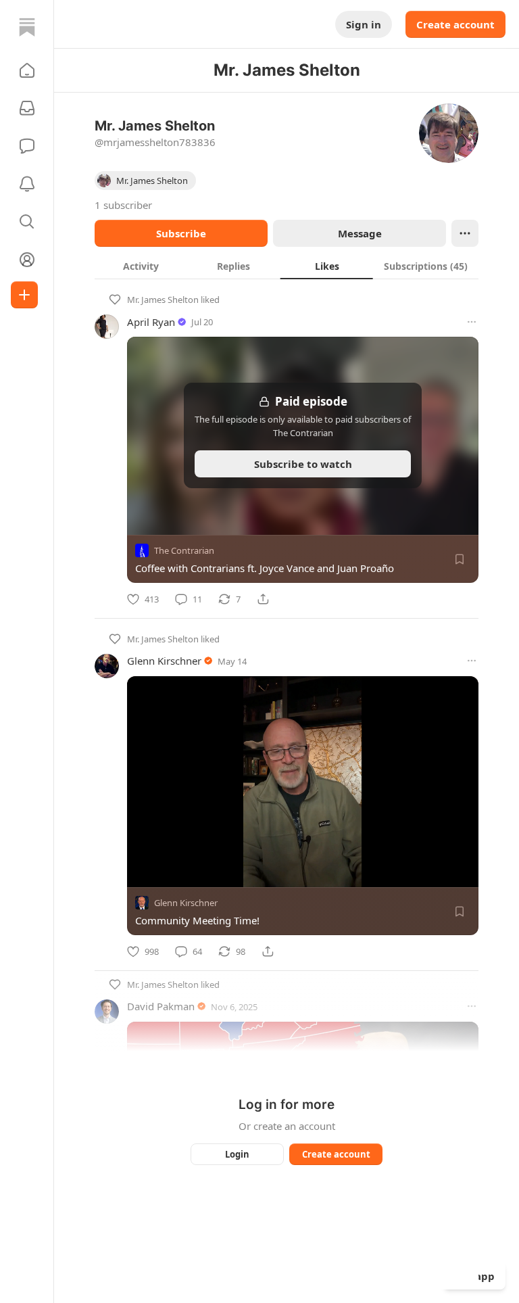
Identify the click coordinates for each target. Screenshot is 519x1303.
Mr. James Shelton (163, 299)
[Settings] (463, 872)
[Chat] (27, 146)
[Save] (459, 559)
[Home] (27, 27)
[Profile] (27, 259)
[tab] (141, 265)
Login (237, 1154)
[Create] (24, 294)
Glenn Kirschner (164, 660)
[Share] (262, 599)
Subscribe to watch (303, 464)
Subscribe (181, 233)
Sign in (363, 24)
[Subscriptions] (27, 108)
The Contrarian (184, 550)
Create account (455, 24)
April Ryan (151, 322)
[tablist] (286, 265)
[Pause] (142, 872)
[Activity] (27, 184)
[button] (27, 70)
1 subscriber (123, 205)
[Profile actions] (464, 233)
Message (360, 233)
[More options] (472, 322)
